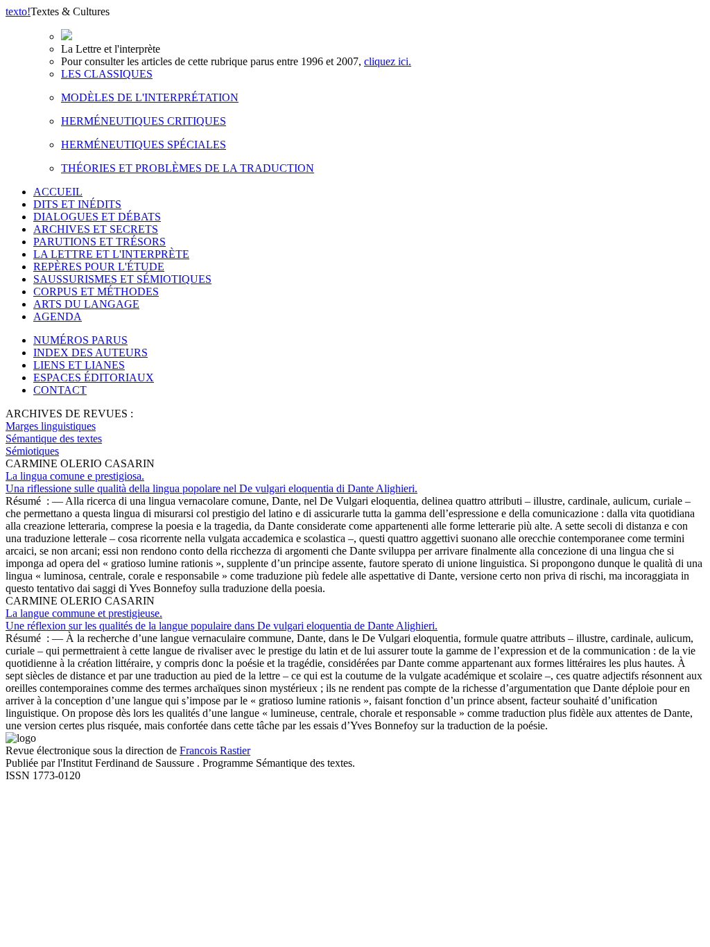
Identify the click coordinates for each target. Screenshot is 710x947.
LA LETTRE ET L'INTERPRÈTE (111, 254)
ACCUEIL (58, 192)
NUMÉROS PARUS (80, 340)
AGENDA (57, 316)
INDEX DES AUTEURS (90, 352)
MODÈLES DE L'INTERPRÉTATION (150, 97)
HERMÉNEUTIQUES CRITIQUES (143, 121)
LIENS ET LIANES (79, 365)
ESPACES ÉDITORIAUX (93, 377)
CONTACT (60, 390)
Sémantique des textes (54, 438)
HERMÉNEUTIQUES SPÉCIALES (143, 144)
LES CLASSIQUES (107, 74)
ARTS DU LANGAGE (86, 304)
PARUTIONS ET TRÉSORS (99, 241)
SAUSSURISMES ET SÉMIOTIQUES (122, 279)
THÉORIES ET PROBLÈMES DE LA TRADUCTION (187, 168)
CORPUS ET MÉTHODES (96, 291)
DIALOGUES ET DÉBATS (97, 217)
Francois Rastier (215, 750)
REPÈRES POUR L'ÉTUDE (98, 266)
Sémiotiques (32, 451)
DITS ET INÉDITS (77, 204)
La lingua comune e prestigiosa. (211, 482)
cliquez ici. (387, 61)
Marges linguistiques (51, 426)
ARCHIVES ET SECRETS (95, 229)
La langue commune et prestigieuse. (222, 619)
